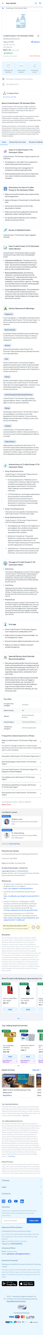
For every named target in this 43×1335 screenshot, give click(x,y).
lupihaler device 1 (30, 1134)
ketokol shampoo (13, 1111)
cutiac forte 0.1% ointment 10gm (13, 1164)
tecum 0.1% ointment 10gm (14, 1173)
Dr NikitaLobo (17, 819)
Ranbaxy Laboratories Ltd (11, 38)
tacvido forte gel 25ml (31, 1169)
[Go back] (3, 3)
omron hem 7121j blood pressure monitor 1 (21, 1150)
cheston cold (27, 1107)
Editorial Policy (14, 844)
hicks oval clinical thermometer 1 (13, 1134)
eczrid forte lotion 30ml (32, 1173)
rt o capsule (30, 1109)
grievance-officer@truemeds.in (18, 1254)
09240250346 (23, 871)
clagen (9, 1113)
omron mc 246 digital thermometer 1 (14, 1141)
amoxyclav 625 (20, 1109)
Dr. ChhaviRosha (18, 833)
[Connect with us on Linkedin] (22, 1201)
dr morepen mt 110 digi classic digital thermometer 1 (19, 1123)
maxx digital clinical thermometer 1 (25, 1139)
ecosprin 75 (11, 1109)
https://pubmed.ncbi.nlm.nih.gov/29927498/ (22, 910)
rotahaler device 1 (35, 1126)
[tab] (21, 1180)
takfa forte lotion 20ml (9, 1171)
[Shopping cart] (40, 3)
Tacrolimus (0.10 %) (9, 97)
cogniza (19, 1107)
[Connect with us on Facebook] (9, 1201)
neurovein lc (29, 1113)
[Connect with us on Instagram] (3, 1201)
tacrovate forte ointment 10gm (16, 1166)
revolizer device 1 (8, 1139)
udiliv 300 (11, 1107)
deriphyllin (17, 1115)
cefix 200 (10, 1115)
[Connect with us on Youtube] (16, 1201)
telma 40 (5, 1107)
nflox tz (31, 1111)
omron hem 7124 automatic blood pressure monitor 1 (19, 1137)
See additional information (16, 1301)
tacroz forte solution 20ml (14, 1169)
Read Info (37, 42)
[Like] (33, 927)
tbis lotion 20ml (23, 1171)
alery (22, 1113)
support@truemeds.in (9, 871)
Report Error (6, 804)
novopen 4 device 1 (20, 1154)
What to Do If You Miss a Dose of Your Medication (17, 1091)
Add (10, 1009)
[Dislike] (38, 927)
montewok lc (24, 1111)
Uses (4, 142)
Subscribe (33, 1220)
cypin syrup (16, 1113)
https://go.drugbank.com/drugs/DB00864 (18, 888)
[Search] (36, 3)
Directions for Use (17, 142)
